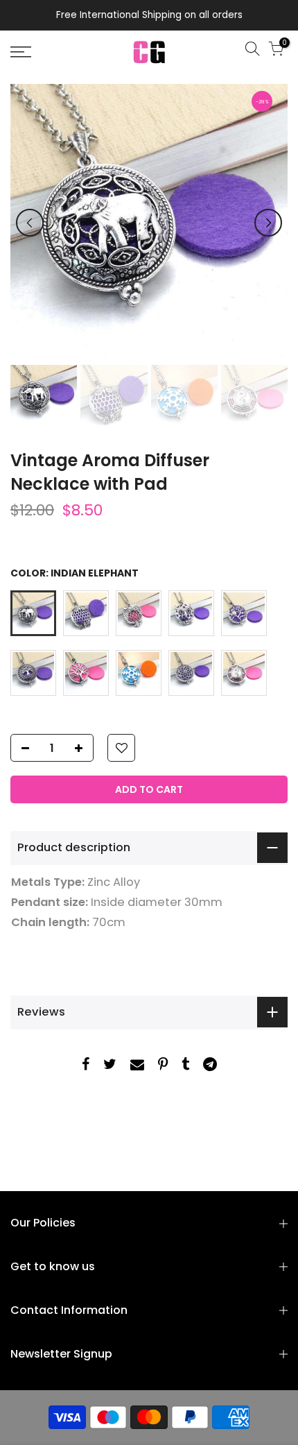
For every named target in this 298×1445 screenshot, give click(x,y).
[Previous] (30, 223)
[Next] (268, 223)
